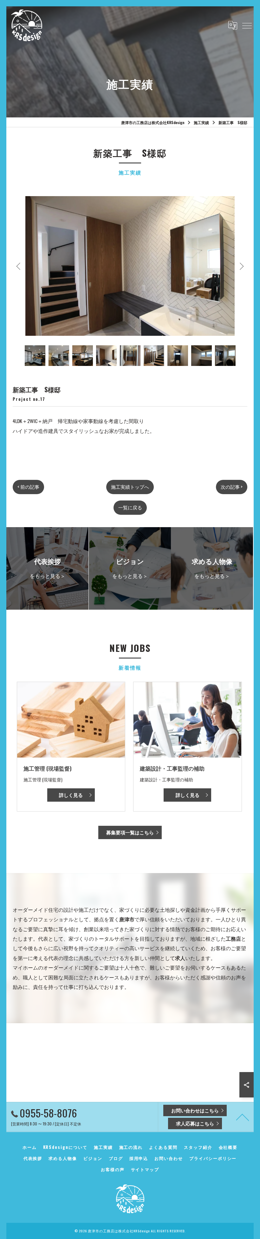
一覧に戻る (130, 507)
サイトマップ (145, 1169)
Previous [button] (19, 266)
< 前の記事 (28, 486)
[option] (130, 266)
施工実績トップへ (130, 486)
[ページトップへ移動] (242, 1116)
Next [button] (241, 266)
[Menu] (246, 25)
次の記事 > (232, 486)
